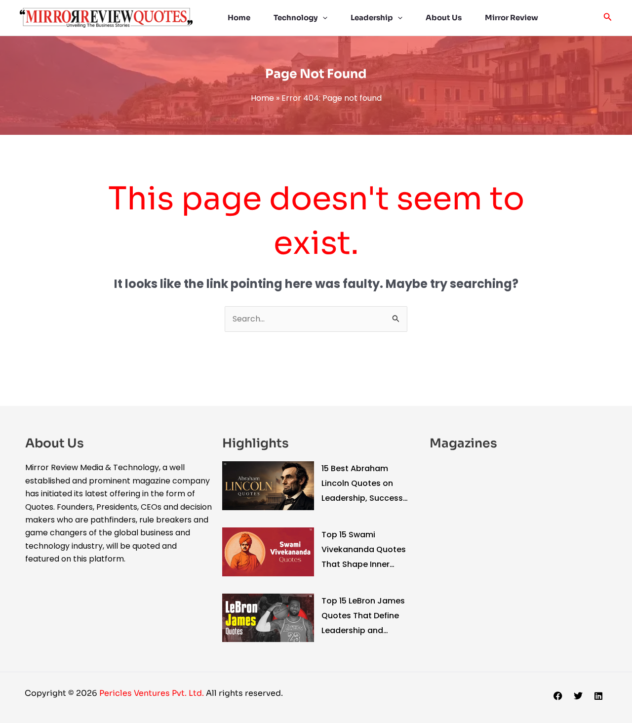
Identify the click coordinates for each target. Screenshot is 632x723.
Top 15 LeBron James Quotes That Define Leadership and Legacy (363, 616)
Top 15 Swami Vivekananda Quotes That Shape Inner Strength (363, 550)
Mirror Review (511, 17)
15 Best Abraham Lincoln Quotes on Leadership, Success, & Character (363, 484)
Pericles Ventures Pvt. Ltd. (152, 693)
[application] (322, 17)
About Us (444, 17)
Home (239, 17)
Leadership (372, 17)
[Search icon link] (607, 18)
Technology (296, 17)
